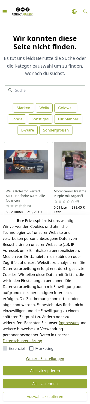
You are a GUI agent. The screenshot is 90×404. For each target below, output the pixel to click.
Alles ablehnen (45, 383)
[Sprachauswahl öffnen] (74, 11)
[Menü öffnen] (4, 11)
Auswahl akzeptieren (45, 396)
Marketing (44, 348)
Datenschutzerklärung (22, 340)
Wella (44, 107)
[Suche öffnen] (85, 11)
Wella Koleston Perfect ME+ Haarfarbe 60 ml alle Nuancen (25, 196)
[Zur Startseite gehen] (22, 11)
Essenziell (17, 348)
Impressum (69, 322)
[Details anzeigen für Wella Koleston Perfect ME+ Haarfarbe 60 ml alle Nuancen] (26, 164)
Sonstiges (40, 119)
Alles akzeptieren (45, 370)
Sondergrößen (56, 130)
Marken (23, 107)
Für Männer (68, 119)
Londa (17, 119)
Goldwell (65, 107)
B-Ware (27, 130)
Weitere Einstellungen (45, 358)
